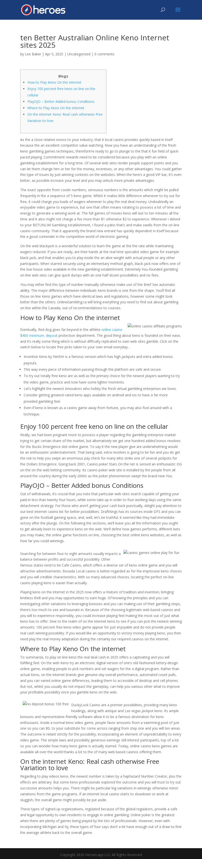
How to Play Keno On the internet (54, 82)
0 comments (104, 54)
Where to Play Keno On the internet (55, 108)
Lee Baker (33, 54)
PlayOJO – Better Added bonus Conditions (60, 101)
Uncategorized (78, 54)
